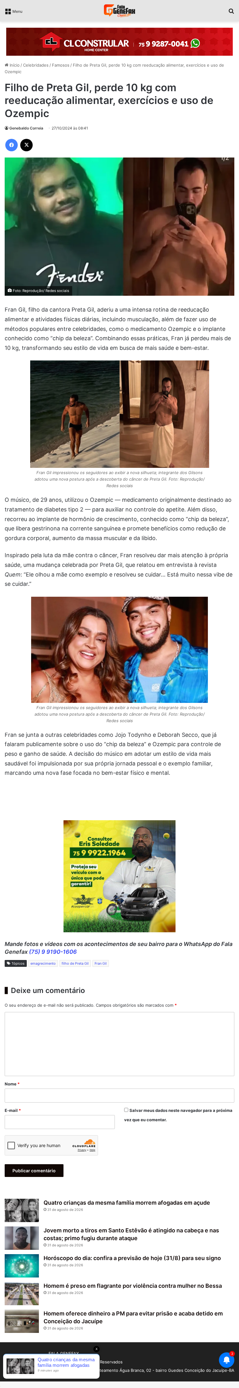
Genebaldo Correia (26, 128)
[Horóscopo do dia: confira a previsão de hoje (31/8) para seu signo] (22, 1265)
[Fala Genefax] (119, 10)
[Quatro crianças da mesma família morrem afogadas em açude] (22, 1210)
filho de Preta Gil (75, 963)
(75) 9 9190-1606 (53, 951)
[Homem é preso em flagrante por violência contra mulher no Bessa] (22, 1293)
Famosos (60, 65)
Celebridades (36, 65)
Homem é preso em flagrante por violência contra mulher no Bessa (133, 1285)
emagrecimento (43, 963)
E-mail (13, 1110)
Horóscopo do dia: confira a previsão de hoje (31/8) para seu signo (132, 1258)
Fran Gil (101, 963)
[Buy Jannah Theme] (119, 41)
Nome (12, 1083)
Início (14, 65)
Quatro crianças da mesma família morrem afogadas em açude (127, 1202)
